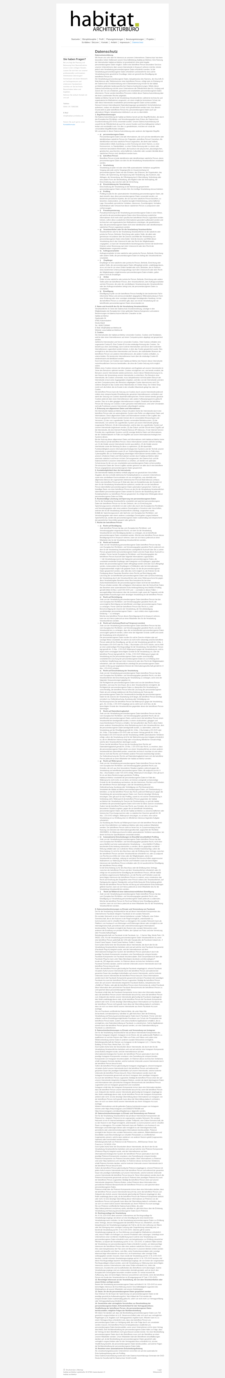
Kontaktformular (69, 124)
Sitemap (80, 1370)
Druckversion (70, 1370)
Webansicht (157, 1372)
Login (160, 1370)
